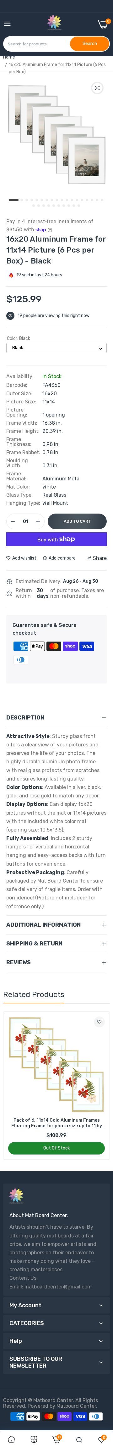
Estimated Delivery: (39, 581)
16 (92, 200)
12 (72, 200)
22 (49, 205)
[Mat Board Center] (54, 24)
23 (54, 205)
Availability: (20, 376)
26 (69, 205)
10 (62, 200)
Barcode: (16, 385)
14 (82, 200)
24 (59, 205)
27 (74, 205)
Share (100, 558)
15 (87, 200)
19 (33, 205)
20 (38, 205)
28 (79, 205)
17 (97, 200)
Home (9, 57)
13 (77, 200)
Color (18, 338)
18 (102, 200)
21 (44, 205)
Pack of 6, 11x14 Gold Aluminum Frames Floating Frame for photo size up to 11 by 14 (56, 1123)
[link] (99, 1021)
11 (67, 200)
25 (64, 205)
